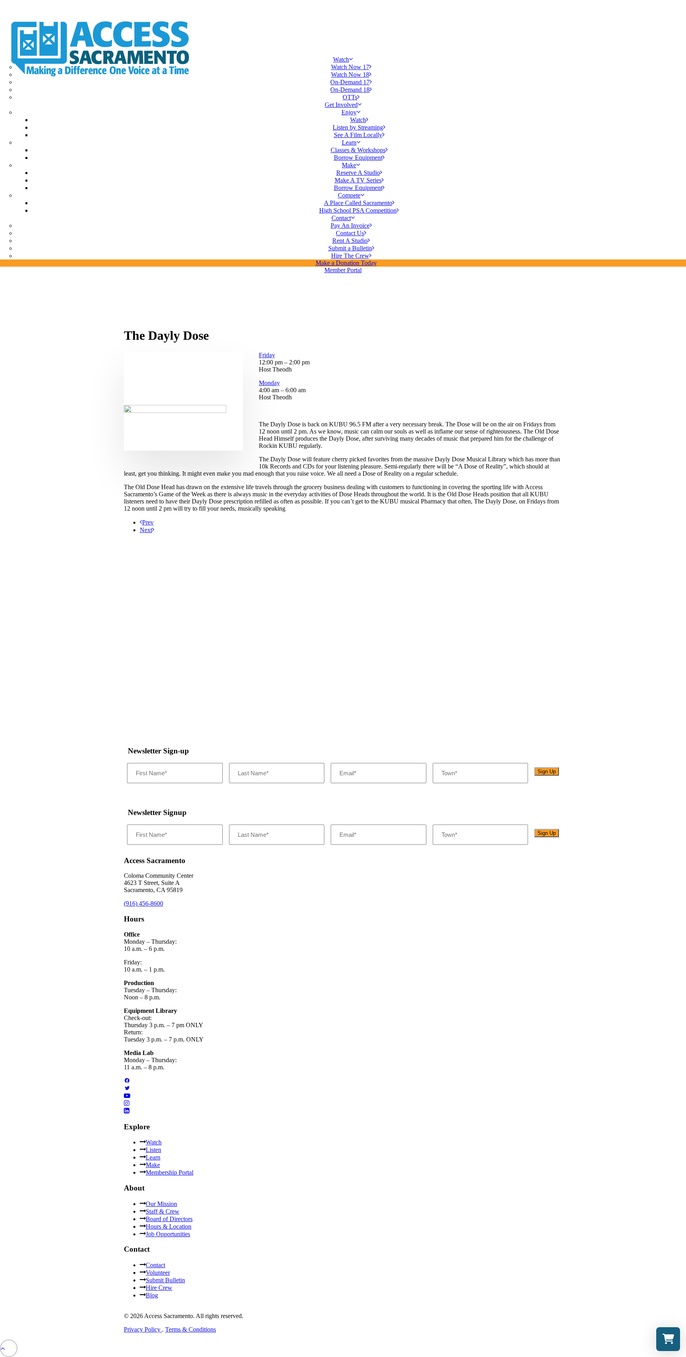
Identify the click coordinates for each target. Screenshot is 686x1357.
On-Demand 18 (350, 89)
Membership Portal (169, 1172)
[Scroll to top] (8, 1347)
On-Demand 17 (350, 82)
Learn (153, 1157)
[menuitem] (343, 78)
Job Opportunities (168, 1234)
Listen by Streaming (358, 127)
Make (153, 1164)
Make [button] (349, 165)
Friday (267, 355)
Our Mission (161, 1203)
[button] (175, 410)
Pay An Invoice (350, 225)
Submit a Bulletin (350, 248)
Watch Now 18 (350, 74)
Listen (153, 1149)
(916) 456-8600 (143, 903)
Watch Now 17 (350, 67)
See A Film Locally (358, 135)
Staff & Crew (162, 1211)
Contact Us (350, 233)
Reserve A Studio (358, 172)
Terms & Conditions (190, 1329)
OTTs (350, 97)
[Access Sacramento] (343, 25)
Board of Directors (169, 1219)
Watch (341, 59)
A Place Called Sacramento (358, 202)
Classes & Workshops (358, 150)
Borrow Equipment (358, 157)
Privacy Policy (143, 1329)
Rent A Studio (350, 240)
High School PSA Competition (358, 210)
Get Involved (341, 104)
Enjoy (348, 112)
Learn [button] (349, 142)
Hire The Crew (350, 255)
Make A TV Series (358, 180)
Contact (341, 218)
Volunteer (158, 1272)
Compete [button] (349, 195)
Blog (152, 1295)
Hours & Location (168, 1226)
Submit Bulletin (165, 1280)
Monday (269, 382)
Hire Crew (159, 1287)
